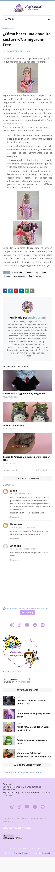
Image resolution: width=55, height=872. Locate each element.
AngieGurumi (16, 51)
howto (7, 276)
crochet (29, 272)
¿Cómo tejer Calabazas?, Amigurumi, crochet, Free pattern (34, 755)
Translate (25, 681)
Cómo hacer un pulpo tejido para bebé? (33, 715)
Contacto (42, 848)
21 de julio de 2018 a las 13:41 (21, 494)
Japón (13, 490)
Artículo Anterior (11, 470)
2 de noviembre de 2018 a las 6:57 (23, 528)
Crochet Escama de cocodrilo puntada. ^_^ (31, 702)
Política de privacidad (26, 848)
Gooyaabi (46, 853)
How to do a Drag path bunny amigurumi (24, 393)
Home (12, 848)
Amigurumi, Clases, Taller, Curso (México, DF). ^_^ (33, 728)
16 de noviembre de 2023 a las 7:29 (23, 549)
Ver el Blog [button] (27, 612)
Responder (14, 517)
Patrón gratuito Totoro (14, 425)
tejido (38, 276)
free (44, 272)
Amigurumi (8, 28)
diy (37, 272)
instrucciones (19, 276)
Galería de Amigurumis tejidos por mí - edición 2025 (26, 458)
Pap (30, 276)
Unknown (16, 524)
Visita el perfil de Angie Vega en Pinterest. (23, 772)
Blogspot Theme (21, 853)
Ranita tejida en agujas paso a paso (32, 741)
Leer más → (9, 795)
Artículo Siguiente (43, 470)
